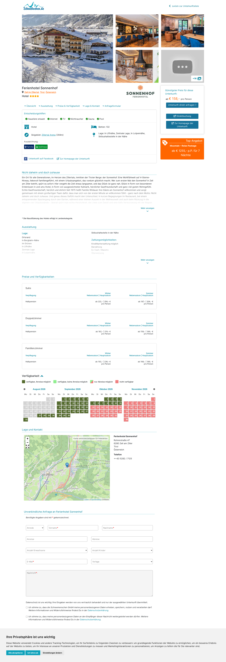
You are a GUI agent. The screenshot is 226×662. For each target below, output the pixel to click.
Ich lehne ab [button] (32, 653)
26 (82, 411)
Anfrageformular (112, 106)
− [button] (27, 442)
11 (78, 403)
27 (40, 415)
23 (69, 411)
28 (44, 415)
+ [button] (27, 438)
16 (69, 407)
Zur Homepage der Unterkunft (75, 158)
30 (53, 415)
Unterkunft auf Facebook (41, 158)
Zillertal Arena (49, 135)
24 (73, 411)
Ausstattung (46, 106)
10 (73, 403)
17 (73, 407)
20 (87, 407)
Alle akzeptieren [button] (15, 653)
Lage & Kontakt (92, 106)
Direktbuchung (183, 116)
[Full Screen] (27, 446)
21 (60, 411)
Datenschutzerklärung (98, 610)
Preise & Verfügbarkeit (68, 106)
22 (64, 411)
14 (60, 407)
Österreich (51, 92)
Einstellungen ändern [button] (52, 653)
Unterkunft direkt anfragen (181, 105)
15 (64, 407)
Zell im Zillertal (31, 92)
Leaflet (86, 499)
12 (82, 403)
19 (82, 407)
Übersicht (31, 106)
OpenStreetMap (96, 499)
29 (49, 415)
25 (78, 411)
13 (87, 403)
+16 (195, 78)
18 (78, 407)
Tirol (42, 92)
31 (26, 419)
